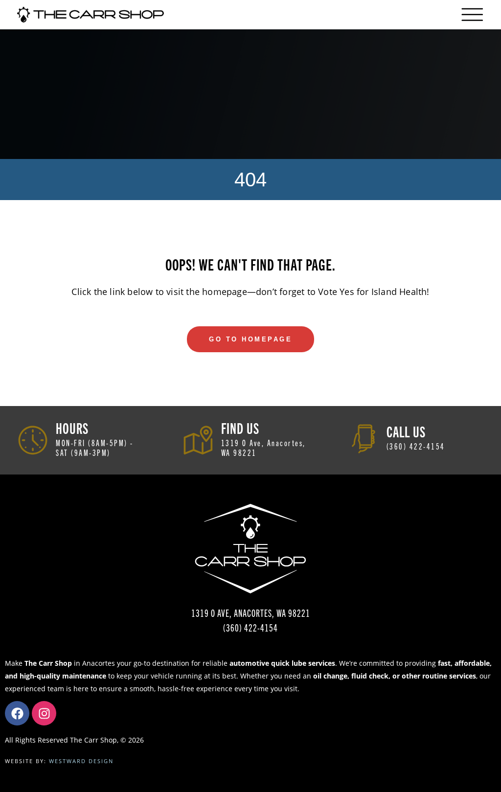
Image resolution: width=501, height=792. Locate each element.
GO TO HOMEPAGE (250, 339)
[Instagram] (44, 713)
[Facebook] (17, 713)
